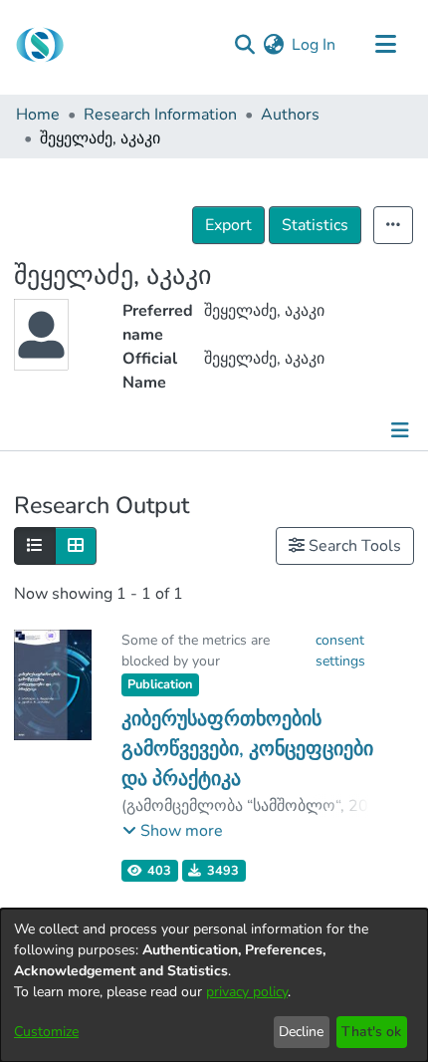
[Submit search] (244, 45)
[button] (172, 831)
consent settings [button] (340, 650)
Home (38, 115)
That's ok (371, 1031)
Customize (46, 1031)
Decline (301, 1031)
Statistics (315, 225)
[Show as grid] (76, 546)
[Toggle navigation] (385, 45)
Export (228, 225)
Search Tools (353, 546)
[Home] (40, 45)
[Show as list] (35, 546)
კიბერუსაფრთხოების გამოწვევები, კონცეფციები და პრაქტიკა (247, 748)
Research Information (160, 115)
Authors (290, 115)
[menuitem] (273, 45)
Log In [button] (314, 45)
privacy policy (247, 991)
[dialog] (214, 985)
